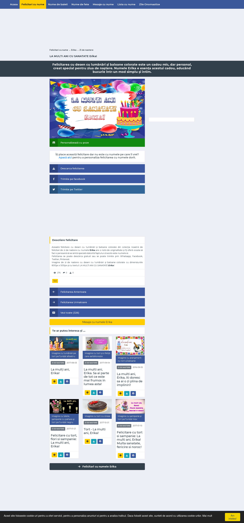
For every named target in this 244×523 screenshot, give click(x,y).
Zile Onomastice (149, 4)
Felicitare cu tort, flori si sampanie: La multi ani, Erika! (64, 441)
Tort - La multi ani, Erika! (94, 431)
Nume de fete (80, 4)
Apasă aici (65, 157)
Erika (73, 50)
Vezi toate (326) (69, 312)
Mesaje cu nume (103, 4)
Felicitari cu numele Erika (99, 466)
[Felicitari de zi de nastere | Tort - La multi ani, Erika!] (97, 406)
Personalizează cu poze (74, 142)
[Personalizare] (54, 381)
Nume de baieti (58, 4)
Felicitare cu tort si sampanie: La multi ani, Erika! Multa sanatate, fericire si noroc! (129, 440)
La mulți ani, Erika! (60, 371)
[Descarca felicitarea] (60, 381)
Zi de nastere (86, 50)
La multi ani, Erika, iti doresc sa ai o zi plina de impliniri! (129, 379)
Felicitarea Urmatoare (73, 302)
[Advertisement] (122, 28)
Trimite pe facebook (72, 179)
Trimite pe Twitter (71, 189)
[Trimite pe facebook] (67, 381)
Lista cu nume (126, 4)
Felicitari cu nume (32, 4)
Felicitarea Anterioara (73, 291)
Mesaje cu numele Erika (97, 322)
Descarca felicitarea (72, 168)
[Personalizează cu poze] (97, 108)
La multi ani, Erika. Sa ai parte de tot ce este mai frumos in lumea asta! (96, 377)
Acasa (14, 4)
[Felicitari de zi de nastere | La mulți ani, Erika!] (64, 343)
